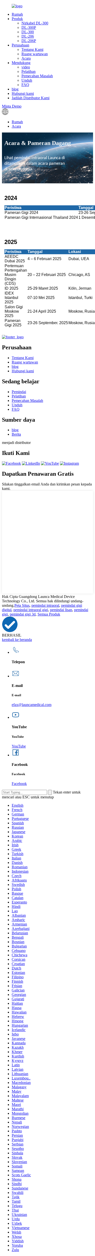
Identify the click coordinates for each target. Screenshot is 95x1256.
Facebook (19, 784)
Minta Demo (11, 106)
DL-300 (27, 32)
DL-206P (28, 41)
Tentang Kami (32, 49)
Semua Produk (49, 614)
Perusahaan (20, 45)
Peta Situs (21, 605)
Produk (17, 19)
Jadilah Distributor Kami (30, 98)
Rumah (17, 14)
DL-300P (28, 27)
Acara (26, 58)
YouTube (19, 746)
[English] (5, 113)
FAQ (25, 85)
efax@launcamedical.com (31, 705)
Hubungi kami (23, 93)
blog (15, 89)
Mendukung (21, 63)
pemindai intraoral (45, 605)
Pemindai (19, 392)
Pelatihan (28, 71)
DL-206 (27, 36)
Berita (16, 434)
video (25, 67)
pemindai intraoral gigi (30, 610)
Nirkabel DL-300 (34, 23)
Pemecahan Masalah (37, 76)
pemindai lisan (61, 610)
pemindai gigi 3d (23, 614)
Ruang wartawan (34, 54)
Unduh (26, 80)
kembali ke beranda (17, 640)
